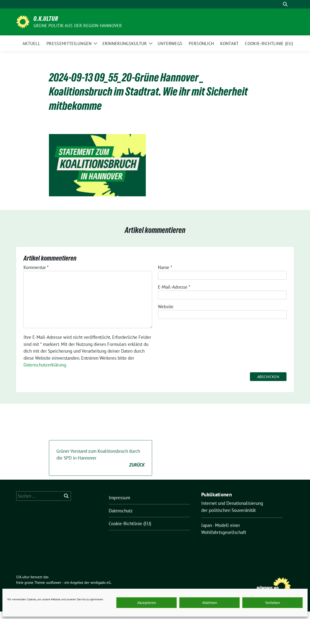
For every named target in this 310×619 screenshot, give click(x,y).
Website (165, 307)
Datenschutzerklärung (44, 365)
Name (165, 267)
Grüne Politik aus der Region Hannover (77, 25)
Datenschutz (121, 511)
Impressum (119, 497)
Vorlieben (272, 602)
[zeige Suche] (285, 4)
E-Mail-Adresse (174, 287)
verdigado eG (100, 582)
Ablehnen (209, 602)
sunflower (53, 582)
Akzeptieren (146, 602)
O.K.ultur (45, 18)
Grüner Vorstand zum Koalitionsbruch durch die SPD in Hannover (100, 458)
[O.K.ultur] (23, 21)
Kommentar (36, 267)
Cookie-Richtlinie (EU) (130, 523)
